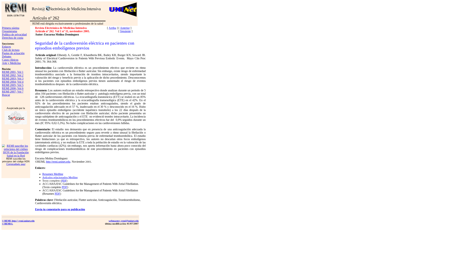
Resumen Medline (52, 174)
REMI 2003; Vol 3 (12, 78)
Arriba (112, 27)
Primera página (10, 27)
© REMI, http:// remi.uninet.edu (18, 220)
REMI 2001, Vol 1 (12, 72)
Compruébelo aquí (15, 164)
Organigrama (9, 31)
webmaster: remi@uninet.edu (124, 220)
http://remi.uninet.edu (58, 161)
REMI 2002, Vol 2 (12, 75)
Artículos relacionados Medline (60, 177)
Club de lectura (10, 49)
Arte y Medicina (11, 63)
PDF (64, 180)
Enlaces (6, 46)
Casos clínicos (10, 59)
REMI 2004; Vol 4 (12, 81)
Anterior (125, 27)
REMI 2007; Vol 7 (12, 91)
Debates (6, 56)
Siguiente (125, 31)
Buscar (6, 94)
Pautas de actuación (13, 53)
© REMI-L (7, 223)
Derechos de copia (12, 37)
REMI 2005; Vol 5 (12, 85)
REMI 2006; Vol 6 (12, 88)
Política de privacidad (14, 34)
